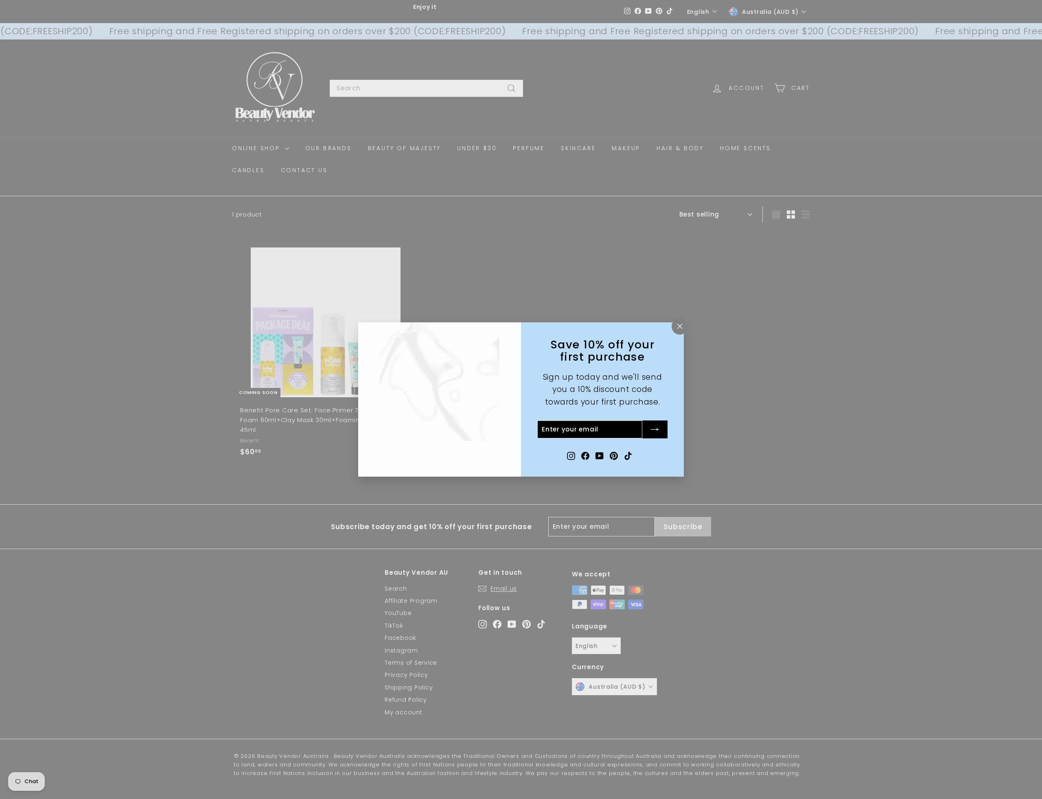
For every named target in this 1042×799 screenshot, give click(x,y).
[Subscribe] (655, 429)
